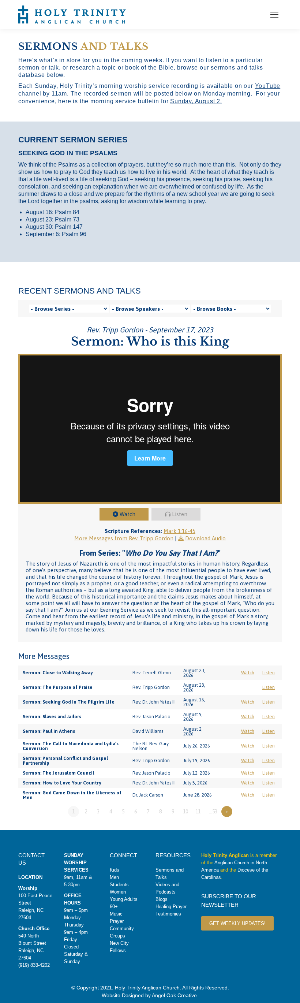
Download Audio (205, 538)
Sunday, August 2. (196, 101)
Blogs (161, 899)
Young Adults (124, 899)
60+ (114, 906)
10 (185, 811)
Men (114, 877)
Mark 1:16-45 (179, 531)
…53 (213, 811)
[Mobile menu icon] (274, 14)
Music (116, 914)
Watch (127, 514)
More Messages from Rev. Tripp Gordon (123, 538)
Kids (114, 870)
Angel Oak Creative (174, 995)
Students (119, 884)
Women (118, 892)
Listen (179, 514)
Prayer (117, 921)
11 (197, 811)
